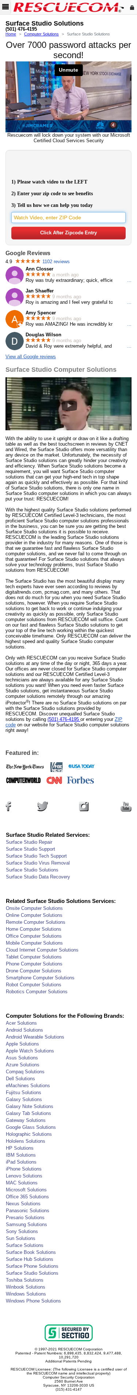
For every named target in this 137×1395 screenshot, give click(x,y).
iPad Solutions (21, 1162)
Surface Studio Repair (29, 842)
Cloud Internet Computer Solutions (42, 950)
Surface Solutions (24, 1245)
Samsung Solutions (26, 1224)
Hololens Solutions (25, 1141)
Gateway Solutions (26, 1120)
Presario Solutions (25, 1217)
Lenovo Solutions (24, 1176)
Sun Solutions (20, 1238)
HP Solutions (20, 1148)
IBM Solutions (21, 1155)
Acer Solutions (21, 1023)
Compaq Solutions (25, 1071)
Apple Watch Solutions (30, 1051)
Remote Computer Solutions (35, 922)
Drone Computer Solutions (33, 971)
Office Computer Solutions (34, 936)
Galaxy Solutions (24, 1099)
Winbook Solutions (25, 1287)
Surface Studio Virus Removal (38, 863)
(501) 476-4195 (21, 29)
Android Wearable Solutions (35, 1037)
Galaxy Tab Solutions (28, 1113)
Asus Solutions (22, 1058)
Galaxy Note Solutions (29, 1106)
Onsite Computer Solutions (34, 908)
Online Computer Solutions (34, 915)
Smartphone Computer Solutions (40, 977)
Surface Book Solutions (31, 1252)
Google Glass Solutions (31, 1127)
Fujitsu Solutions (23, 1092)
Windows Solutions (26, 1294)
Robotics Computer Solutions (37, 991)
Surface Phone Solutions (32, 1266)
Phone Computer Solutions (34, 964)
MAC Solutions (22, 1183)
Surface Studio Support (30, 849)
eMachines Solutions (28, 1085)
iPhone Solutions (24, 1169)
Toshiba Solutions (24, 1280)
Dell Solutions (20, 1078)
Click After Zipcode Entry (68, 232)
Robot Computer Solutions (33, 984)
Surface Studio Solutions (32, 870)
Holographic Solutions (29, 1134)
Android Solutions (24, 1030)
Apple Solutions (22, 1044)
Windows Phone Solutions (33, 1301)
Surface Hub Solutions (29, 1259)
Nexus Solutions (23, 1203)
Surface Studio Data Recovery (38, 877)
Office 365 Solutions (27, 1196)
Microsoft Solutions (26, 1189)
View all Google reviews (30, 356)
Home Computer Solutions (33, 929)
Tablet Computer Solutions (34, 957)
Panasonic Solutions (27, 1210)
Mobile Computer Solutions (34, 943)
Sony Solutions (22, 1231)
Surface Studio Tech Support (36, 856)
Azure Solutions (22, 1064)
